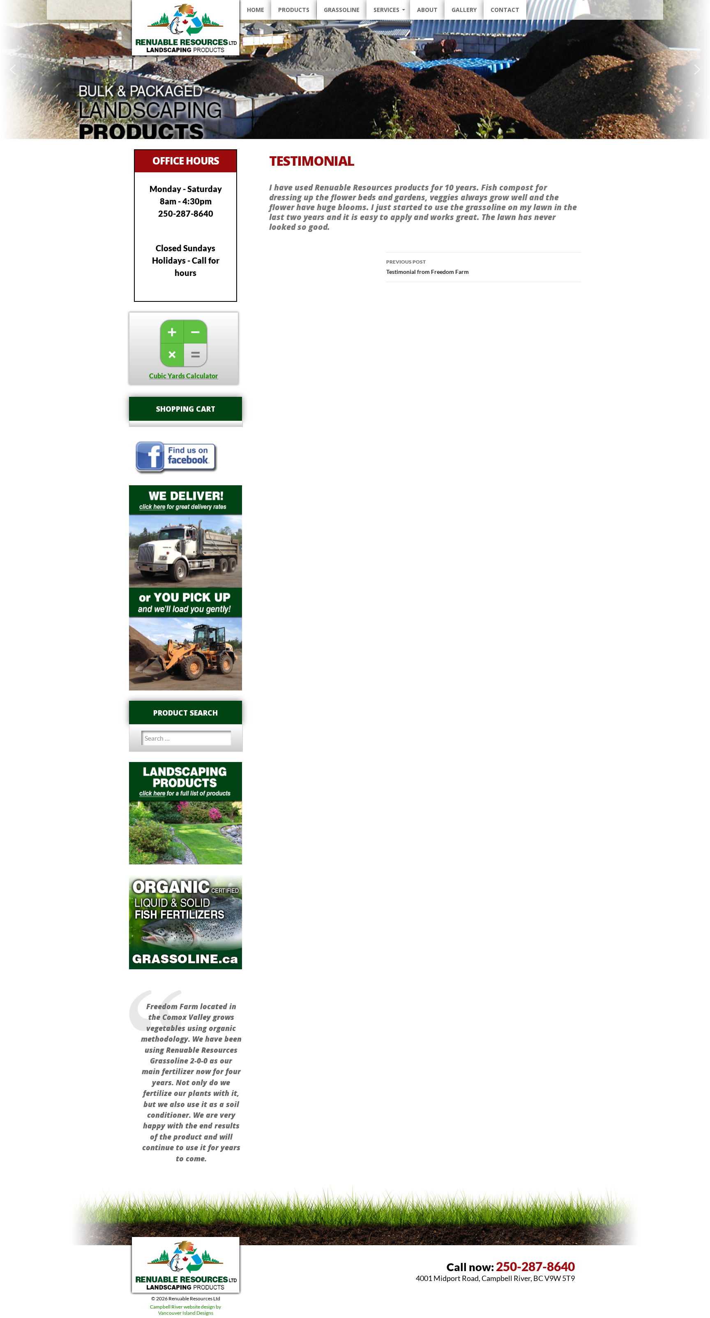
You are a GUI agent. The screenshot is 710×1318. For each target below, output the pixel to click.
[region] (355, 69)
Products (293, 10)
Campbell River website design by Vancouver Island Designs (185, 1310)
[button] (12, 69)
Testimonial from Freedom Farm (427, 267)
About (427, 10)
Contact (505, 10)
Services (386, 10)
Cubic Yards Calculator (183, 376)
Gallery (464, 10)
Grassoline (342, 10)
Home (255, 10)
